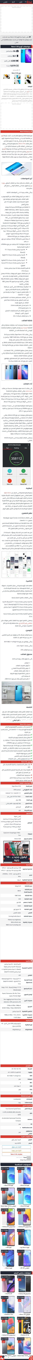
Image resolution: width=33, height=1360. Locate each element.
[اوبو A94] (8, 1237)
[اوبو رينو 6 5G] (8, 1175)
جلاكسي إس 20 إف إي (25, 623)
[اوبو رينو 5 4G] (25, 1175)
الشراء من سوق (16, 1147)
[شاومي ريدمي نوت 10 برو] (8, 1196)
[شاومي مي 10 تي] (25, 1258)
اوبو (28, 91)
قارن (20, 1)
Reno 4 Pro (22, 143)
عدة (29, 1)
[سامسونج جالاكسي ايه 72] (25, 1216)
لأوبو (4, 149)
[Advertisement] (16, 19)
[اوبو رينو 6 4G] (25, 1196)
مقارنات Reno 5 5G (16, 1154)
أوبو (2, 135)
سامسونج (29, 151)
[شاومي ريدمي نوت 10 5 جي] (25, 1345)
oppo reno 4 (7, 492)
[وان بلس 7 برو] (8, 1304)
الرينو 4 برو (24, 327)
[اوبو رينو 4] (8, 1258)
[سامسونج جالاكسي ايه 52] (8, 1216)
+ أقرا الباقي (16, 720)
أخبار (13, 1)
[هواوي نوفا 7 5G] (25, 1304)
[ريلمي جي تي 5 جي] (25, 1325)
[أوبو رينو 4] (25, 1237)
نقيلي (5, 1)
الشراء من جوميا (16, 1150)
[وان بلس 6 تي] (8, 1283)
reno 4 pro (29, 391)
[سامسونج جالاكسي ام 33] (8, 1325)
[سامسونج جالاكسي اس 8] (25, 1283)
